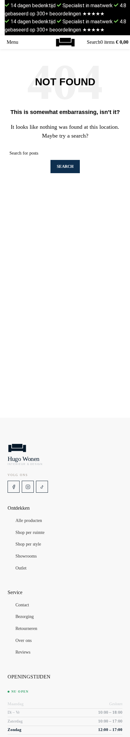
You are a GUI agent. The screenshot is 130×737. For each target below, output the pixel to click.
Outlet (21, 568)
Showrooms (26, 556)
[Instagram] (28, 487)
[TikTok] (42, 487)
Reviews (22, 652)
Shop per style (28, 545)
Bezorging (24, 617)
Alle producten (28, 521)
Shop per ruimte (29, 533)
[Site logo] (65, 42)
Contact (22, 605)
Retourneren (26, 629)
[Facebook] (14, 487)
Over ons (23, 641)
